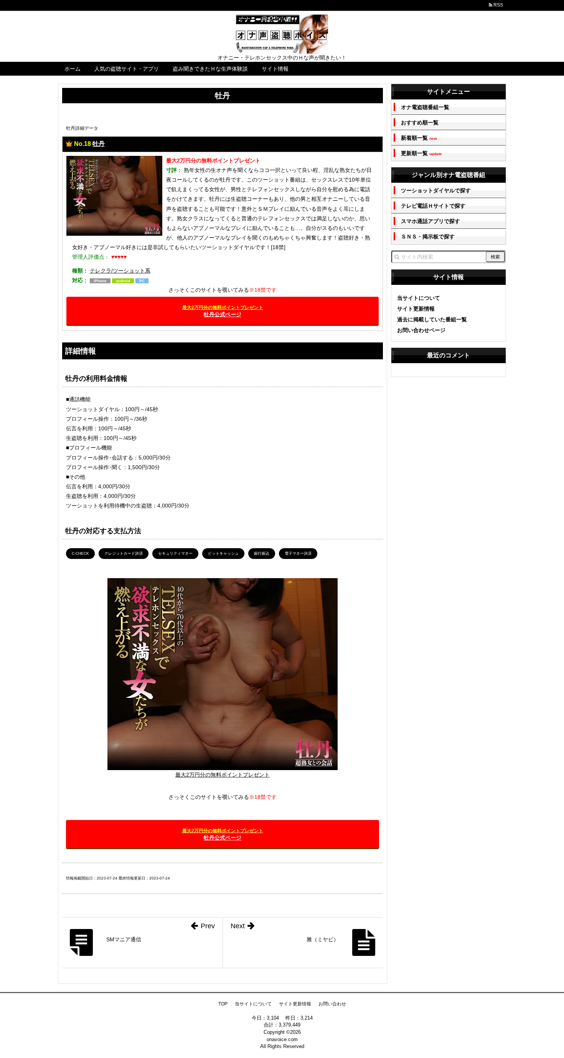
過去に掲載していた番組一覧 (432, 319)
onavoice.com (282, 1039)
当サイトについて (418, 298)
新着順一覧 (419, 138)
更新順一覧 (421, 153)
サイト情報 (275, 69)
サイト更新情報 (416, 309)
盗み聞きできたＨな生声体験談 (210, 69)
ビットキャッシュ (223, 553)
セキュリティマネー (175, 553)
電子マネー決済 (298, 553)
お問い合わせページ (421, 330)
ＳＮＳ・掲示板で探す (428, 236)
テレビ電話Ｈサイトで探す (433, 205)
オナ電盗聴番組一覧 (425, 107)
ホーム (72, 69)
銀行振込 (261, 553)
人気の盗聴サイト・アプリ (126, 69)
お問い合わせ (332, 1004)
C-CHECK (80, 553)
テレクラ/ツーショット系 (120, 271)
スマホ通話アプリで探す (430, 221)
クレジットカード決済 (123, 553)
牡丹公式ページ (222, 311)
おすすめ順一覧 (420, 122)
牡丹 (98, 144)
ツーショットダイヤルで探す (436, 190)
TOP (223, 1004)
